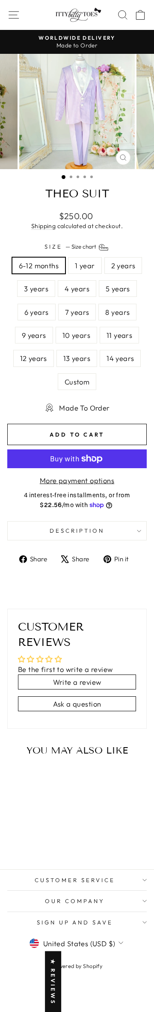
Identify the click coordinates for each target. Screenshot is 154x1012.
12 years (33, 358)
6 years (36, 312)
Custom (77, 381)
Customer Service (75, 880)
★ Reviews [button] (53, 981)
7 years (77, 312)
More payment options (77, 480)
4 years (77, 288)
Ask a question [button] (77, 703)
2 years (123, 265)
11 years (119, 335)
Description (77, 530)
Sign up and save (75, 922)
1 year (85, 265)
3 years (36, 288)
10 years (76, 335)
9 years (34, 335)
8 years (117, 312)
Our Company (75, 901)
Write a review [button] (77, 682)
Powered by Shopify (77, 965)
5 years (118, 288)
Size (71, 246)
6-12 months (39, 265)
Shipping (43, 226)
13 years (76, 358)
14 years (120, 358)
